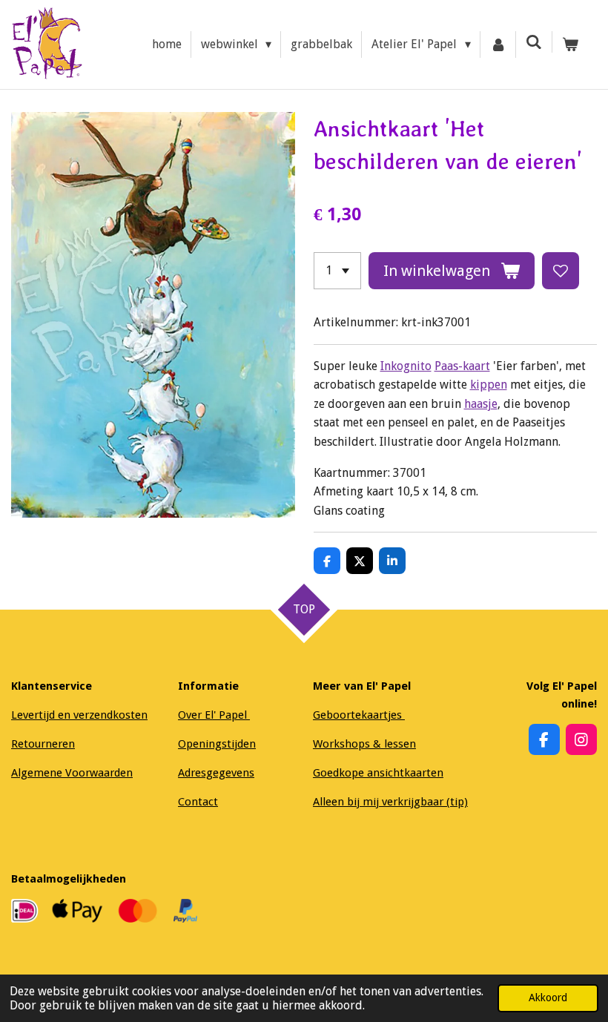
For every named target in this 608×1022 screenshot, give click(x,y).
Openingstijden (217, 744)
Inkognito (406, 366)
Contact (198, 801)
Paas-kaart (462, 366)
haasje (481, 404)
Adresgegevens (216, 772)
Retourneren (43, 744)
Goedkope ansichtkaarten (378, 772)
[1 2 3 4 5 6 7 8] (337, 270)
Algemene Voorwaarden (72, 772)
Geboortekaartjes (359, 715)
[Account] (498, 44)
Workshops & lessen (364, 744)
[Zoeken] (534, 42)
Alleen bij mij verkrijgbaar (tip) (390, 801)
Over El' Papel (214, 715)
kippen (488, 385)
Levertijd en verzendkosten (79, 715)
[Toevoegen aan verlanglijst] (560, 270)
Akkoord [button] (548, 997)
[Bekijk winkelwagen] (570, 44)
